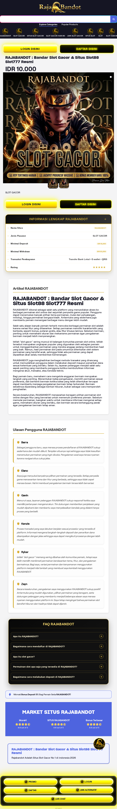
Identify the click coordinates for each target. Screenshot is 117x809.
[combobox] (55, 19)
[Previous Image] (5, 128)
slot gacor (58, 808)
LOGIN (88, 781)
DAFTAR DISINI (86, 48)
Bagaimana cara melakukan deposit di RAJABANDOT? (43, 676)
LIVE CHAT (60, 799)
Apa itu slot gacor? (24, 656)
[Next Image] (111, 128)
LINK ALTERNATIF (88, 789)
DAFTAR (32, 790)
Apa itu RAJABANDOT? (25, 636)
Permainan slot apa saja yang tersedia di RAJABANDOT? (45, 666)
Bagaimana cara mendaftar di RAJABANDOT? (39, 646)
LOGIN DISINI (30, 48)
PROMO (32, 781)
